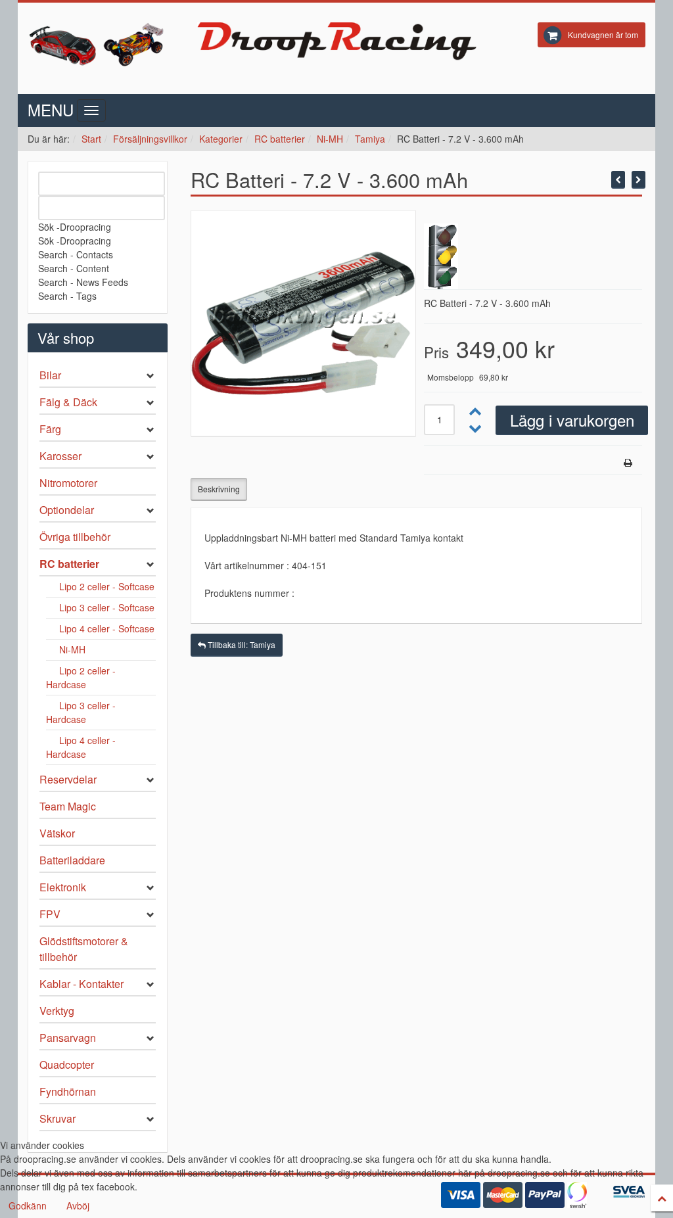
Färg (50, 428)
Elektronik (62, 887)
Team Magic (67, 806)
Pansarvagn (67, 1037)
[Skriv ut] (628, 462)
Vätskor (57, 833)
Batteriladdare (72, 860)
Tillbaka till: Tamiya (240, 644)
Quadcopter (66, 1064)
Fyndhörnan (67, 1091)
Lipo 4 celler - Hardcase (81, 747)
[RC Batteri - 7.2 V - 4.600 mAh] (638, 180)
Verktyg (56, 1010)
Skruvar (57, 1118)
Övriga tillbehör (74, 536)
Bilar (50, 375)
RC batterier (279, 138)
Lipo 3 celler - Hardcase (81, 712)
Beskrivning (219, 488)
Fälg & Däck (68, 402)
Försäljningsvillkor (150, 138)
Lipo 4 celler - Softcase (106, 628)
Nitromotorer (68, 482)
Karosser (60, 455)
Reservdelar (68, 779)
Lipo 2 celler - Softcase (106, 586)
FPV (49, 914)
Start (91, 138)
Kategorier (221, 138)
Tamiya (370, 138)
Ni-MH (330, 138)
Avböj (77, 1205)
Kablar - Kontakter (81, 983)
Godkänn (28, 1205)
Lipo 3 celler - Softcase (106, 607)
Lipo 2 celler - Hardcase (81, 677)
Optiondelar (66, 509)
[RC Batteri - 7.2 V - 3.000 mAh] (618, 180)
